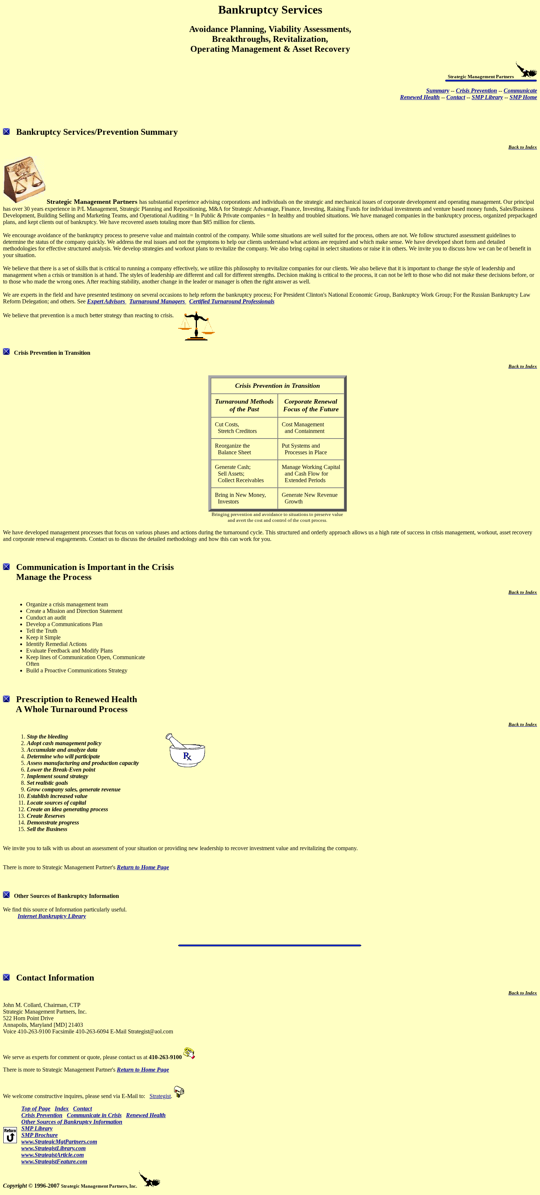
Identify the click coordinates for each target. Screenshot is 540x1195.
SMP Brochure (39, 1135)
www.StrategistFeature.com (54, 1161)
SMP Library (37, 1128)
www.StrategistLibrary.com (53, 1148)
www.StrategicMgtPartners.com (59, 1141)
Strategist (160, 1096)
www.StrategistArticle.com (52, 1155)
